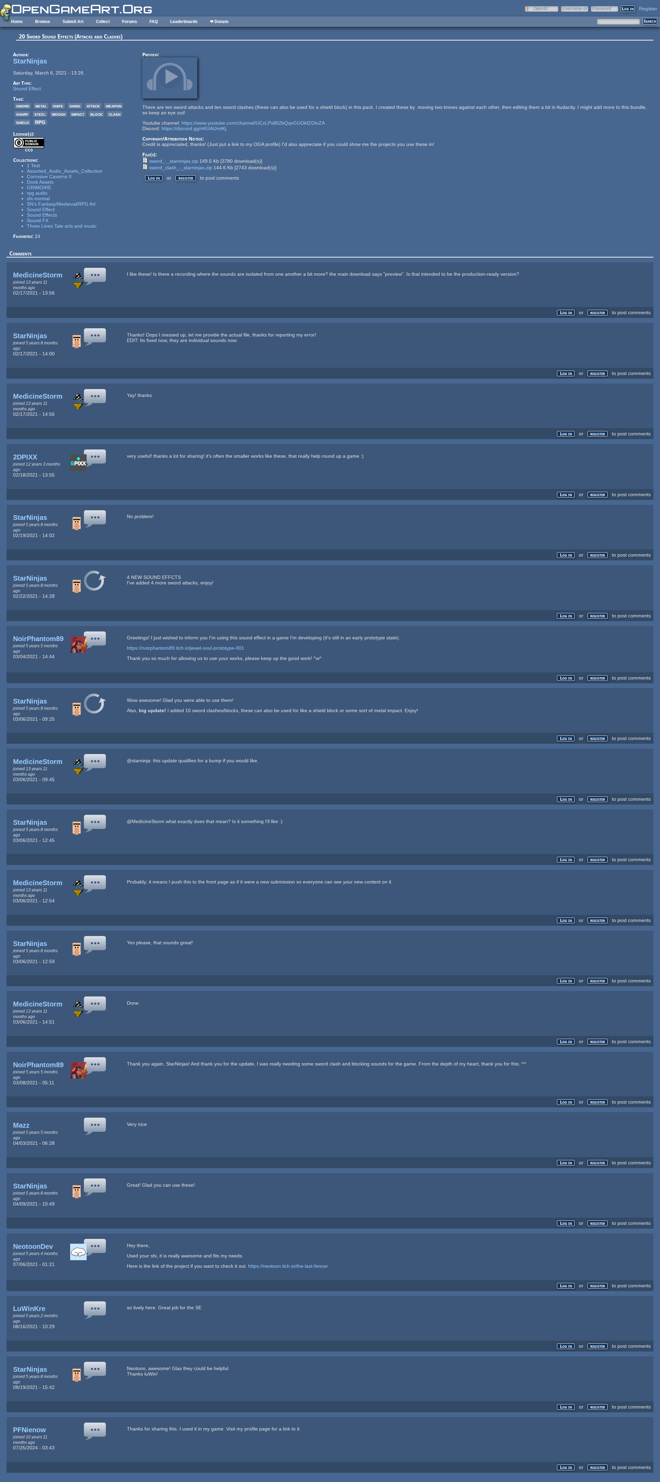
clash (114, 114)
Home (17, 21)
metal (41, 106)
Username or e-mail (575, 8)
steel (40, 114)
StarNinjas (30, 61)
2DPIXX (25, 457)
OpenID (541, 8)
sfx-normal (38, 198)
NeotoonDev (33, 1246)
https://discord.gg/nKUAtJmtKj (194, 128)
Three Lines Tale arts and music (62, 226)
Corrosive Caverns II (49, 176)
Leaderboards (184, 21)
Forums (129, 21)
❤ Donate (219, 21)
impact (78, 114)
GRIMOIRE (39, 187)
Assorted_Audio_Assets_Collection (64, 171)
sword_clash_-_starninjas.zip (180, 167)
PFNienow (29, 1430)
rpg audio (37, 193)
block (96, 114)
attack (93, 106)
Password (602, 8)
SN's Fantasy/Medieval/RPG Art (61, 204)
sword (22, 106)
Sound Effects (42, 215)
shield (22, 122)
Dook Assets (40, 182)
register (185, 178)
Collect (103, 21)
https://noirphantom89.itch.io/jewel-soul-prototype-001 (185, 648)
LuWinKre (29, 1308)
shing (74, 106)
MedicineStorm (38, 275)
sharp (22, 114)
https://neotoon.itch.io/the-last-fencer (288, 1266)
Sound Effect (27, 88)
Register (648, 8)
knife (58, 106)
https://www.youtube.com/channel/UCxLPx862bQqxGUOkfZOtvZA (253, 123)
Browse (42, 21)
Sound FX (37, 220)
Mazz (21, 1125)
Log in (154, 178)
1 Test (33, 165)
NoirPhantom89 (38, 638)
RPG (40, 122)
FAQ (154, 21)
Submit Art (73, 21)
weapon (113, 106)
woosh (58, 114)
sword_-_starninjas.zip (173, 161)
